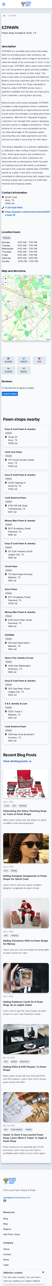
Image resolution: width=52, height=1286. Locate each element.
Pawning (22, 806)
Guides (28, 1129)
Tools (6, 806)
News (6, 1259)
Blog (5, 1218)
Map (5, 1224)
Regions (7, 1229)
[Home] (4, 15)
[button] (26, 307)
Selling (14, 871)
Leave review (10, 393)
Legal (6, 1265)
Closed (6, 238)
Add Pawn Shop (11, 1234)
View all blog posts (15, 761)
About (6, 1249)
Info (14, 806)
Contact (7, 1254)
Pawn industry (16, 1129)
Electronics (24, 1062)
